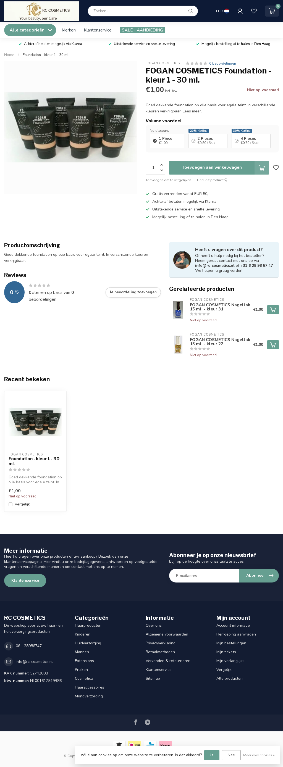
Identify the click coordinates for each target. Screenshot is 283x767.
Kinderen (82, 634)
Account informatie (233, 625)
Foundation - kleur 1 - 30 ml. (46, 54)
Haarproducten (88, 625)
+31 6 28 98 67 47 (256, 265)
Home (9, 54)
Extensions (84, 660)
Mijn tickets (226, 652)
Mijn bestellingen (231, 643)
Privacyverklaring (160, 643)
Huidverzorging (88, 643)
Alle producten (229, 678)
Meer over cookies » (259, 755)
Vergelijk (22, 504)
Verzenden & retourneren (168, 660)
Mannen (82, 652)
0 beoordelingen (222, 63)
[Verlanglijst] (254, 11)
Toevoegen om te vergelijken (168, 180)
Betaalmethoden (160, 652)
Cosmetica (84, 678)
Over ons (154, 625)
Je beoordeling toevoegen (133, 292)
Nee (231, 755)
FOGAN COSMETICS (163, 63)
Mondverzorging (89, 696)
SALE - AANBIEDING (142, 30)
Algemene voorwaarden (167, 634)
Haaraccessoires (89, 687)
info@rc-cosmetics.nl (215, 265)
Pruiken (81, 669)
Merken (69, 30)
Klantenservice (98, 30)
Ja (212, 755)
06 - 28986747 (29, 646)
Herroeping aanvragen (236, 634)
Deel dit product (210, 180)
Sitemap (153, 678)
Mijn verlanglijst (230, 660)
